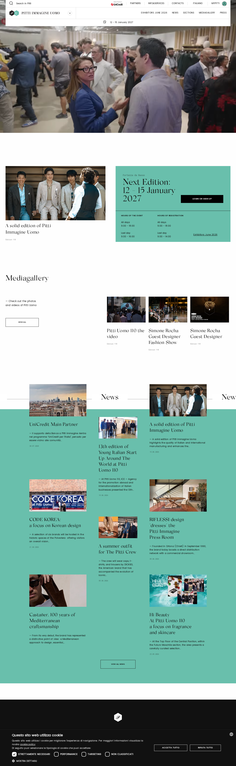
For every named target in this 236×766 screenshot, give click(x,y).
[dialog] (118, 748)
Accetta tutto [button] (170, 747)
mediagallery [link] (207, 13)
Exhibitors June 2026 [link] (154, 13)
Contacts (178, 3)
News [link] (175, 13)
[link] (216, 3)
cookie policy (27, 744)
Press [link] (223, 13)
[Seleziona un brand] (70, 13)
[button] (80, 761)
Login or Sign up (202, 199)
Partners (135, 3)
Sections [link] (188, 13)
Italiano (197, 3)
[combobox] (231, 734)
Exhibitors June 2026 (205, 235)
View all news (118, 664)
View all (22, 322)
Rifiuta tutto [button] (205, 747)
